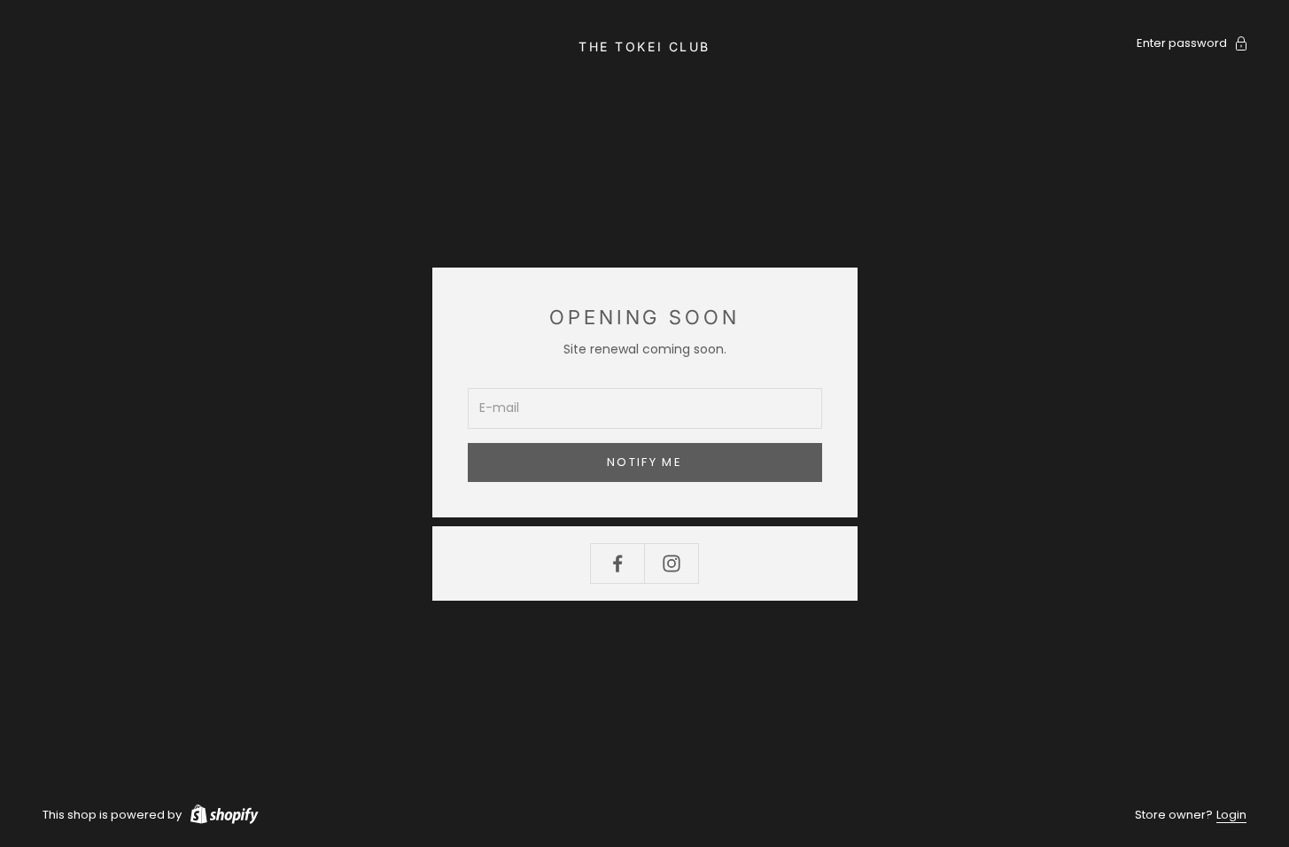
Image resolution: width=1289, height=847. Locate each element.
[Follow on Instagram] (671, 563)
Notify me (644, 462)
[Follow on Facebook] (617, 563)
